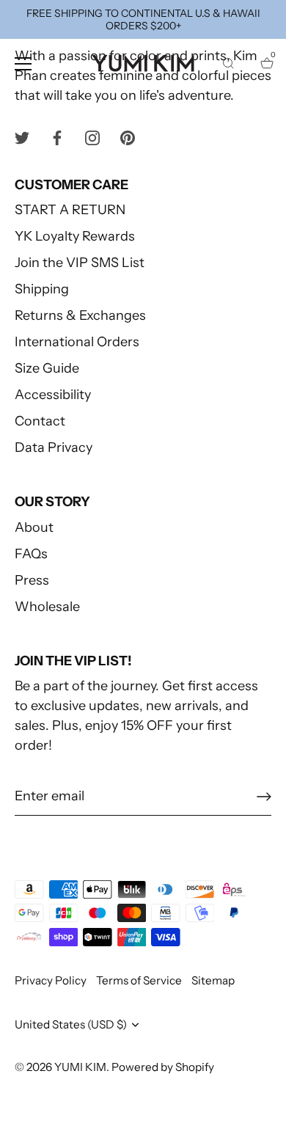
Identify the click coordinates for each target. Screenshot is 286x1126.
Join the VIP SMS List (79, 263)
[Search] (228, 66)
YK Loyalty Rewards (75, 236)
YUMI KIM (80, 1067)
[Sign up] (264, 796)
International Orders (77, 342)
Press (32, 580)
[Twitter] (22, 137)
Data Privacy (53, 447)
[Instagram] (92, 137)
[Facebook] (57, 137)
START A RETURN (70, 210)
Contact (40, 421)
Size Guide (47, 368)
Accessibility (53, 395)
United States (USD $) (71, 1024)
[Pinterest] (127, 137)
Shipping (42, 289)
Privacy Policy (51, 980)
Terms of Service (139, 980)
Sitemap (213, 980)
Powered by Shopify (162, 1067)
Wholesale (47, 607)
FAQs (31, 554)
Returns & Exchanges (80, 315)
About (34, 527)
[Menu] (23, 64)
